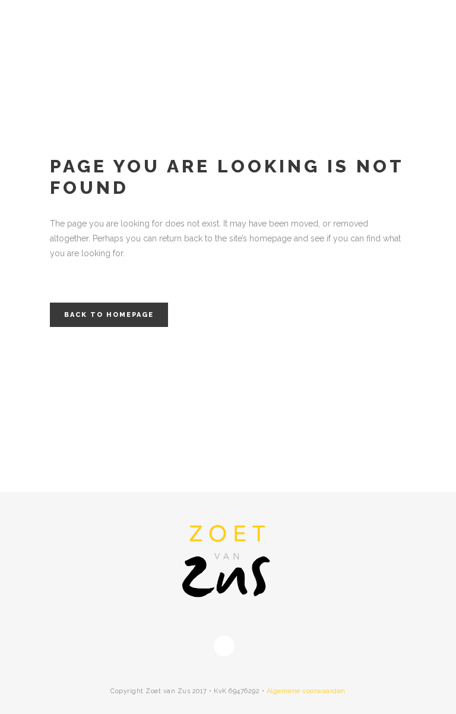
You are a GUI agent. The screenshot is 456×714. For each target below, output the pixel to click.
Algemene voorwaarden (306, 691)
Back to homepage (109, 315)
